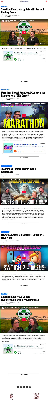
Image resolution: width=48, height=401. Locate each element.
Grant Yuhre (8, 16)
